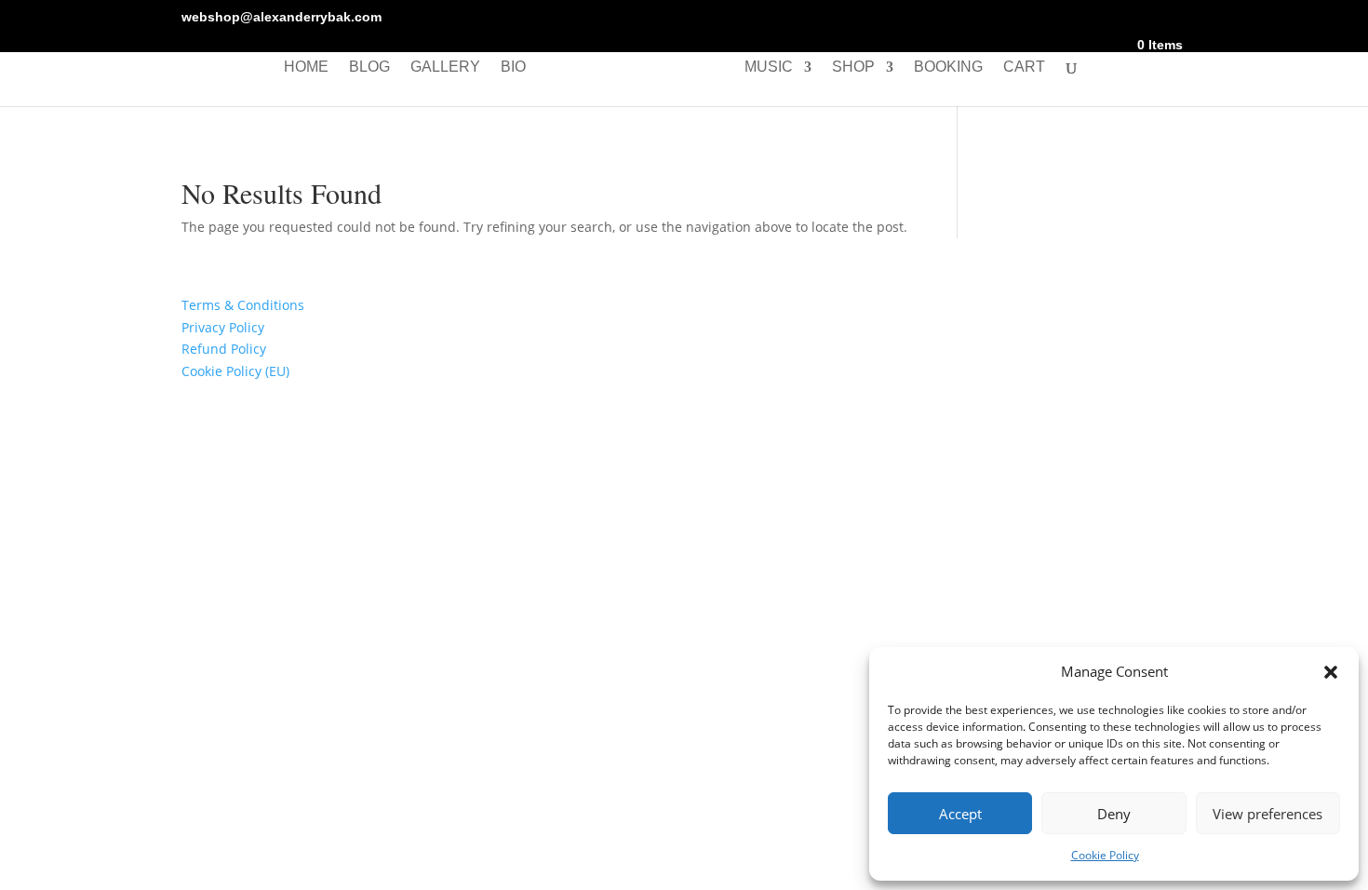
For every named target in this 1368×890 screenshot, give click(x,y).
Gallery (445, 67)
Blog (369, 67)
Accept (960, 813)
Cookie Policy (1105, 855)
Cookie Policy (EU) (235, 371)
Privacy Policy (222, 327)
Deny (1114, 813)
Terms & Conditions (242, 305)
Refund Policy (223, 348)
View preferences (1267, 813)
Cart (1024, 67)
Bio (513, 67)
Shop (853, 67)
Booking (948, 67)
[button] (1330, 672)
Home (306, 67)
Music (768, 67)
